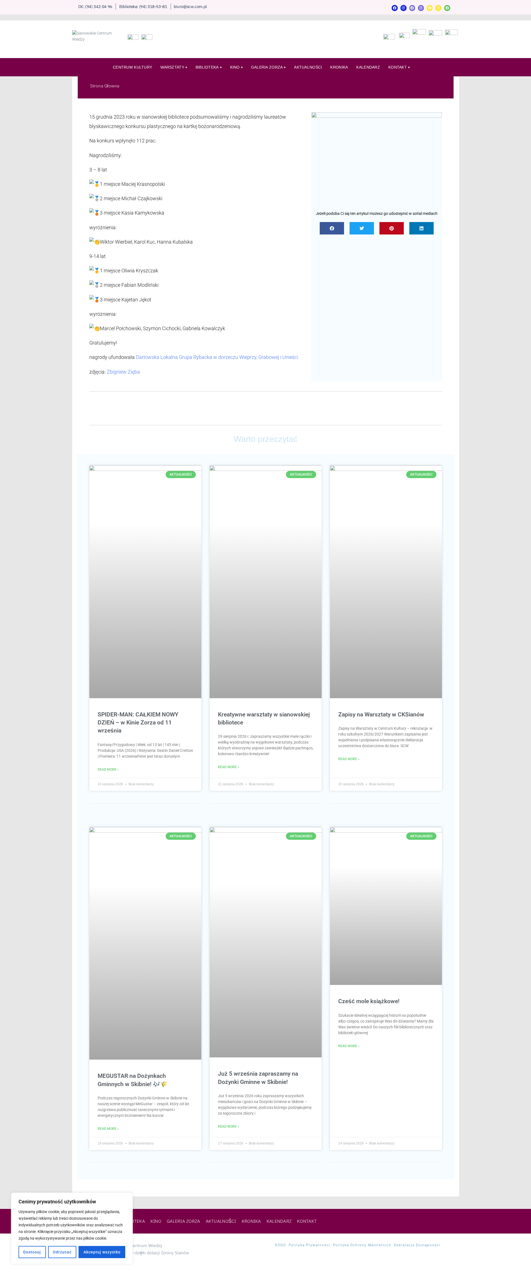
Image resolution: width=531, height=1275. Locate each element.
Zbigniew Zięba (123, 372)
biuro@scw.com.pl (190, 6)
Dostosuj (32, 1252)
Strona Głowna (104, 85)
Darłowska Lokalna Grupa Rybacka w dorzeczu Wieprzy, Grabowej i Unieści (217, 357)
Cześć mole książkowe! (369, 1001)
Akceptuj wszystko (102, 1252)
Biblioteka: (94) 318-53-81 (143, 6)
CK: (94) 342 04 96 (95, 6)
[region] (72, 1228)
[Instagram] (403, 8)
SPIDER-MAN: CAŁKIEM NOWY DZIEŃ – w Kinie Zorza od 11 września (138, 722)
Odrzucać (62, 1252)
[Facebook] (395, 8)
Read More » (108, 769)
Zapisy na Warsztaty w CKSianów (381, 714)
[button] (332, 228)
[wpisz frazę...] (449, 68)
